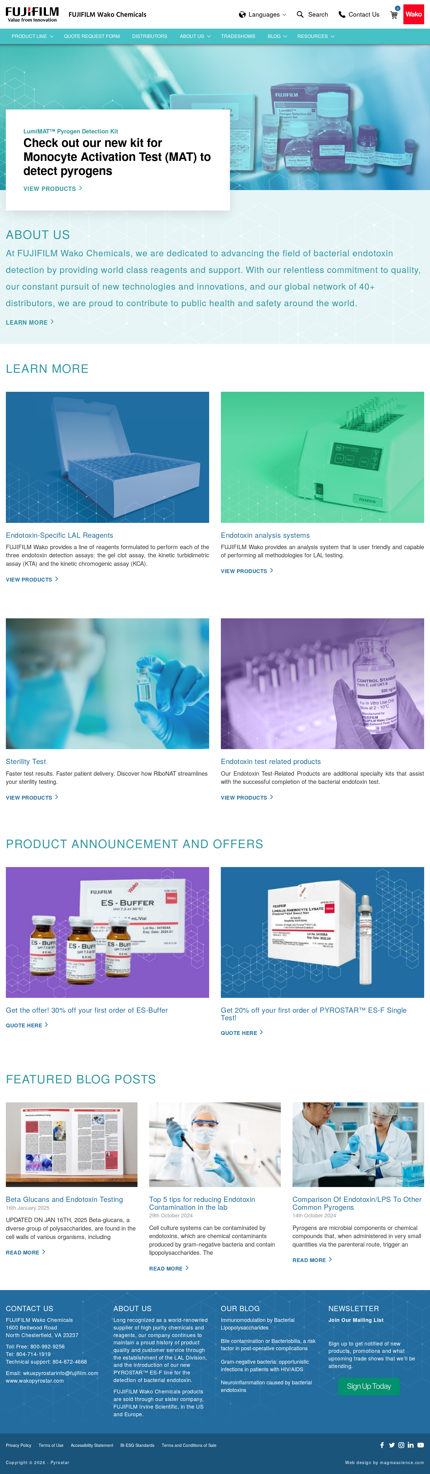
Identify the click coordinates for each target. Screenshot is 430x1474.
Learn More (27, 322)
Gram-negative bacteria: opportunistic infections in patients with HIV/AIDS (265, 1365)
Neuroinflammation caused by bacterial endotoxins (266, 1385)
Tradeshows (238, 36)
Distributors (149, 36)
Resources (312, 36)
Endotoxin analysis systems (265, 535)
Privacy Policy (18, 1445)
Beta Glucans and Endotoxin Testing (64, 1199)
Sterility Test (26, 761)
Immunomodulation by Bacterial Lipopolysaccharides (258, 1323)
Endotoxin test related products (271, 761)
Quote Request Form (92, 36)
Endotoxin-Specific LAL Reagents (59, 535)
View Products (49, 188)
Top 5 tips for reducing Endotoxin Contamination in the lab (202, 1203)
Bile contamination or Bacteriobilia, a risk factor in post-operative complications (268, 1344)
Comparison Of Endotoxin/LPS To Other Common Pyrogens (357, 1203)
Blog (274, 36)
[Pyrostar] (32, 14)
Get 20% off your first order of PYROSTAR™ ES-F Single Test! (314, 1013)
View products (244, 571)
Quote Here (24, 1025)
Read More (22, 1252)
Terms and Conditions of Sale (189, 1445)
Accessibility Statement (92, 1445)
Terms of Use (51, 1445)
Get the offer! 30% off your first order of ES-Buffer (87, 1010)
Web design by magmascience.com (384, 1462)
